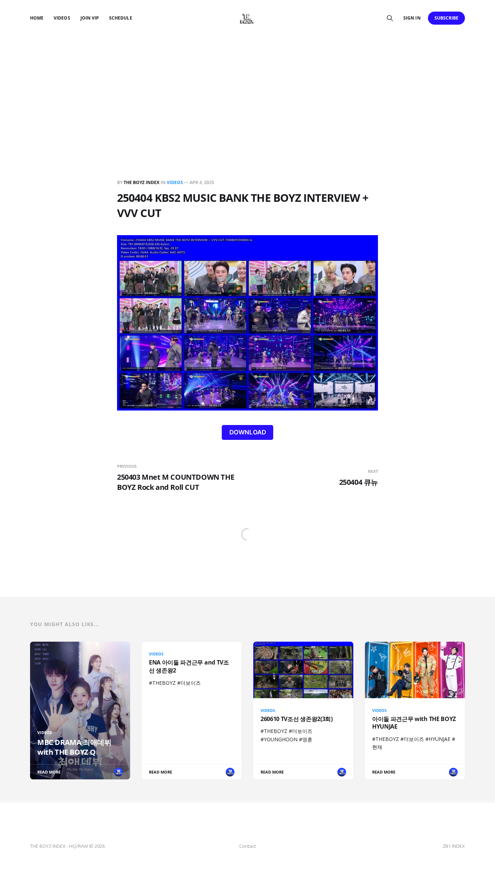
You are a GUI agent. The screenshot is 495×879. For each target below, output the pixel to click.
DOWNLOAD (247, 432)
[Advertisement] (247, 90)
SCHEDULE (120, 18)
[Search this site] (389, 18)
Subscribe (446, 18)
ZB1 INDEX (453, 846)
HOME (36, 18)
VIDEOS (62, 18)
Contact (247, 846)
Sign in (411, 18)
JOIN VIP (89, 18)
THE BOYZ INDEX (142, 182)
